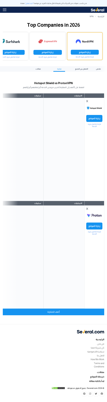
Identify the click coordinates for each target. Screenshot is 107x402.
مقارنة (59, 69)
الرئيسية (101, 16)
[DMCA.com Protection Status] (58, 388)
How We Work (97, 359)
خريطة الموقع (97, 376)
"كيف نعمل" (29, 3)
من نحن (100, 344)
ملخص (98, 69)
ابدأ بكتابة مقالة (96, 381)
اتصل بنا (100, 355)
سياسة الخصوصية (95, 351)
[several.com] (97, 9)
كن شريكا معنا (97, 348)
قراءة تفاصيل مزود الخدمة (85, 57)
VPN (91, 16)
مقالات (38, 69)
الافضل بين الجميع (81, 69)
